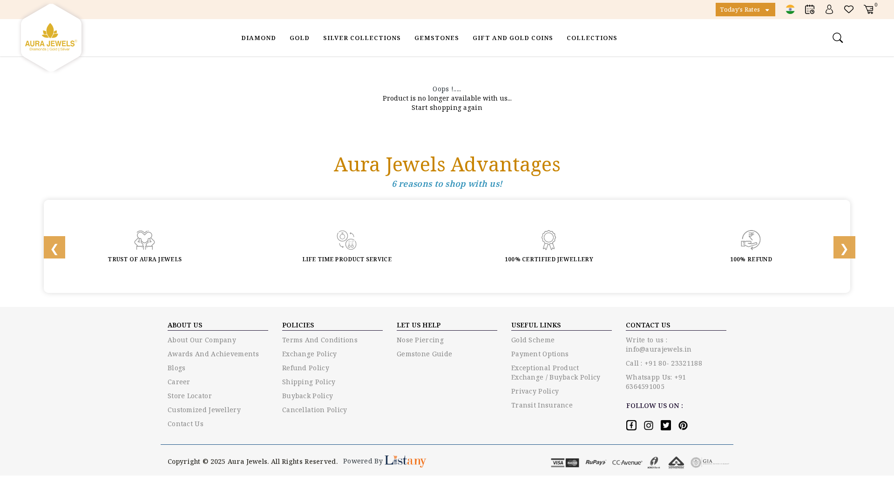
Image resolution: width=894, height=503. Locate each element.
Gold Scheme (533, 339)
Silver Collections (362, 38)
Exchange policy (309, 353)
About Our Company (202, 339)
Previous (48, 246)
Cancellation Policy (314, 409)
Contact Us (185, 423)
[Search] (839, 37)
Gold (300, 38)
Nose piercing (420, 339)
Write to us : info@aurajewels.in (658, 344)
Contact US (648, 324)
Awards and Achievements (213, 353)
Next (838, 246)
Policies (298, 324)
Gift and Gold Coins (513, 38)
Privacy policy (535, 391)
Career (179, 381)
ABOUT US (185, 324)
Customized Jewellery (204, 409)
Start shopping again (447, 107)
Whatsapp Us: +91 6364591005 (656, 382)
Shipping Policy (309, 381)
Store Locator (190, 395)
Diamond (258, 38)
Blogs (177, 367)
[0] (868, 9)
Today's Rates (740, 9)
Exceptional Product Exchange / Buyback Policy (556, 372)
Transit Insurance (542, 405)
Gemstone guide (424, 353)
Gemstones (436, 38)
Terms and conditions (320, 339)
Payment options (540, 353)
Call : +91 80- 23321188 (664, 363)
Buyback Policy (307, 395)
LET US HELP (418, 324)
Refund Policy (305, 367)
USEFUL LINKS (536, 324)
